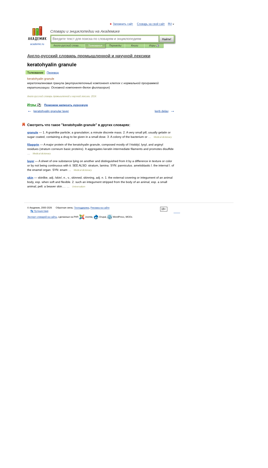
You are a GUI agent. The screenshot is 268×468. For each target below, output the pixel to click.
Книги (134, 45)
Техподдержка (81, 207)
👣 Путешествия (39, 211)
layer (30, 161)
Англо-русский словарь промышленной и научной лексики (67, 45)
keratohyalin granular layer (51, 111)
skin (30, 177)
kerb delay (162, 111)
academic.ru (37, 44)
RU (170, 24)
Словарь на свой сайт (151, 24)
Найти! (166, 39)
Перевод (53, 72)
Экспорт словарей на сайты (42, 217)
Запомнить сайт (123, 24)
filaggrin (33, 144)
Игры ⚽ (154, 45)
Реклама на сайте (100, 207)
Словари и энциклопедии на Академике (85, 31)
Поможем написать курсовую (66, 105)
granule (32, 132)
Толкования (95, 45)
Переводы (115, 45)
